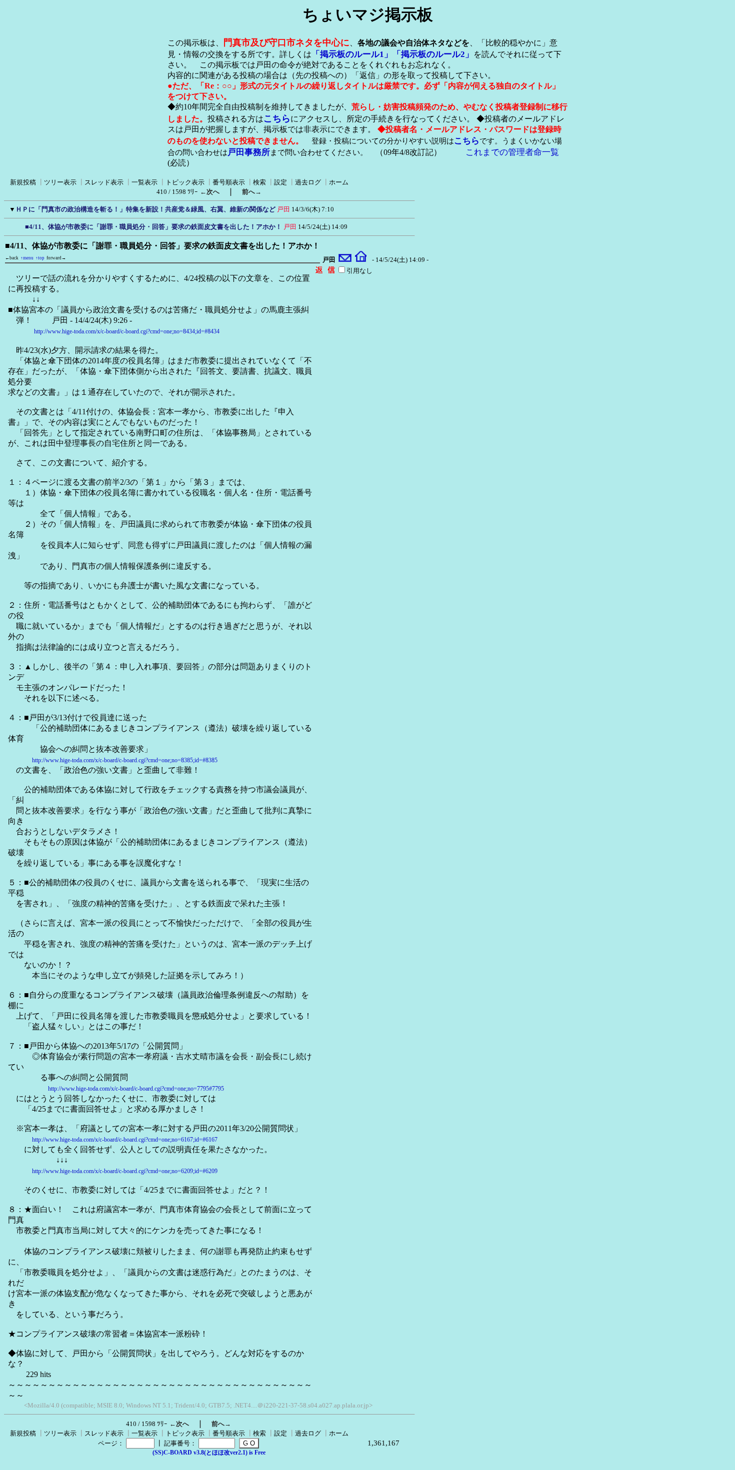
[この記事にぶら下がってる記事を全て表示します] (20, 225)
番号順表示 (228, 182)
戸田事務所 (249, 152)
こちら (277, 118)
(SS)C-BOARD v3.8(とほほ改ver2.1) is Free (209, 1452)
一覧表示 (145, 182)
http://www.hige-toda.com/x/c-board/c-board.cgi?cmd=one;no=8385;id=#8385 (125, 760)
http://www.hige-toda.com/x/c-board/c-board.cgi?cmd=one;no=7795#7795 (136, 1088)
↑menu (27, 257)
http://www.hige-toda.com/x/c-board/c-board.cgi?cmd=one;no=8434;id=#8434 (127, 331)
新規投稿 (23, 182)
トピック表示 (185, 182)
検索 (259, 182)
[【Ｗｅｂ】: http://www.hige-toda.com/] (360, 259)
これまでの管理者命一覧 (512, 152)
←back (11, 257)
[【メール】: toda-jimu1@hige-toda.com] (345, 259)
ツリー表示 (60, 182)
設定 (280, 182)
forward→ (56, 257)
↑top (40, 257)
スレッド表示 (104, 182)
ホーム (338, 182)
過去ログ (308, 182)
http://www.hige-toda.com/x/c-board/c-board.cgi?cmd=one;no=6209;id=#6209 (125, 1171)
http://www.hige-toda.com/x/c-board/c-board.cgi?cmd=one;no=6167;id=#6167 (125, 1139)
